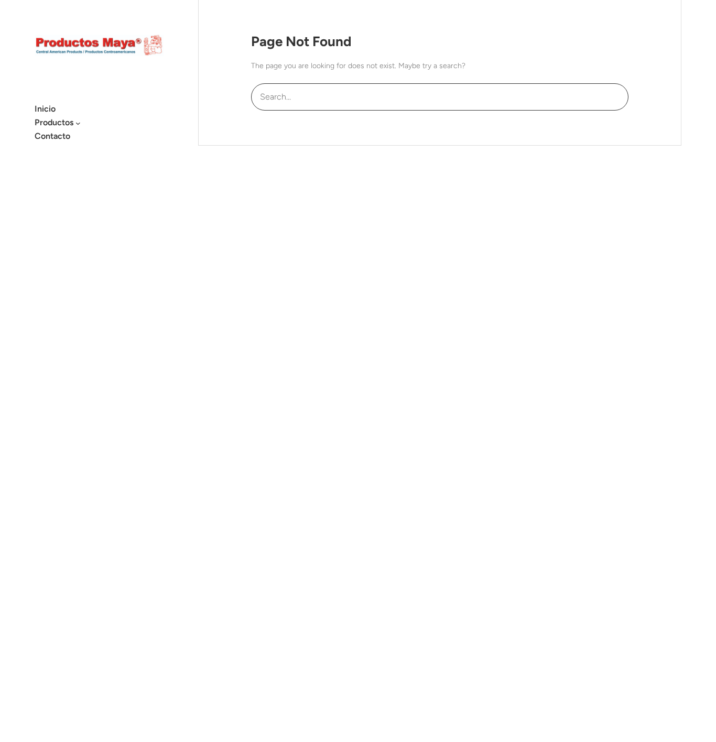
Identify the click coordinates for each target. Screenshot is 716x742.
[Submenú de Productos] (78, 122)
